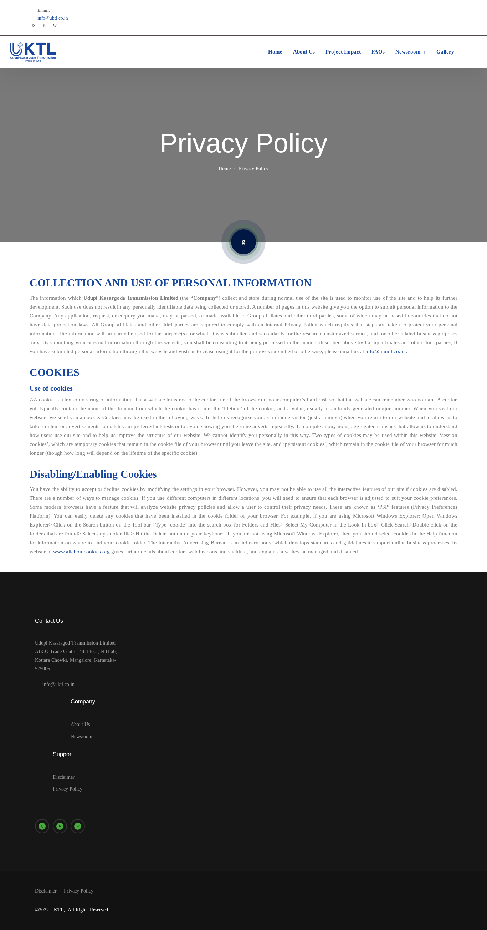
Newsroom (408, 52)
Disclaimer (64, 777)
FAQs (378, 52)
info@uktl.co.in (52, 18)
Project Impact (343, 52)
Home (275, 52)
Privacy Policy (67, 789)
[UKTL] (32, 52)
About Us (304, 52)
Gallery (445, 52)
